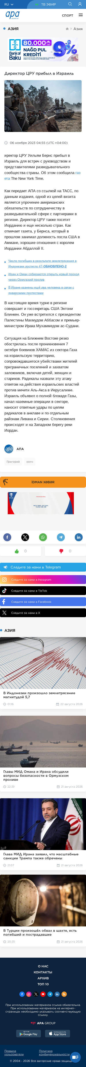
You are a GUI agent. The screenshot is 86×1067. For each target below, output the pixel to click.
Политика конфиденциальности (54, 1052)
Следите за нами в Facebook (31, 601)
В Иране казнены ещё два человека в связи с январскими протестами (41, 290)
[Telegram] (50, 995)
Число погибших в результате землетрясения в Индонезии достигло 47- (42, 263)
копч (29, 461)
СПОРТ (67, 15)
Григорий (13, 461)
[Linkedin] (57, 995)
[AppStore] (57, 1034)
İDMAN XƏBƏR (43, 482)
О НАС (43, 966)
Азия (78, 29)
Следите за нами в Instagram (31, 579)
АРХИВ (43, 978)
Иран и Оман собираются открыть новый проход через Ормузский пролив (43, 276)
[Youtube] (43, 995)
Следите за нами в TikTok (29, 590)
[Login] (80, 4)
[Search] (70, 4)
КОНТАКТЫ (43, 972)
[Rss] (64, 995)
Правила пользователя (14, 1052)
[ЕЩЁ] (80, 15)
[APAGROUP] (43, 1023)
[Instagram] (29, 995)
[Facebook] (22, 995)
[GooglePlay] (28, 1034)
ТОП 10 (43, 984)
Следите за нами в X (25, 613)
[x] (36, 995)
